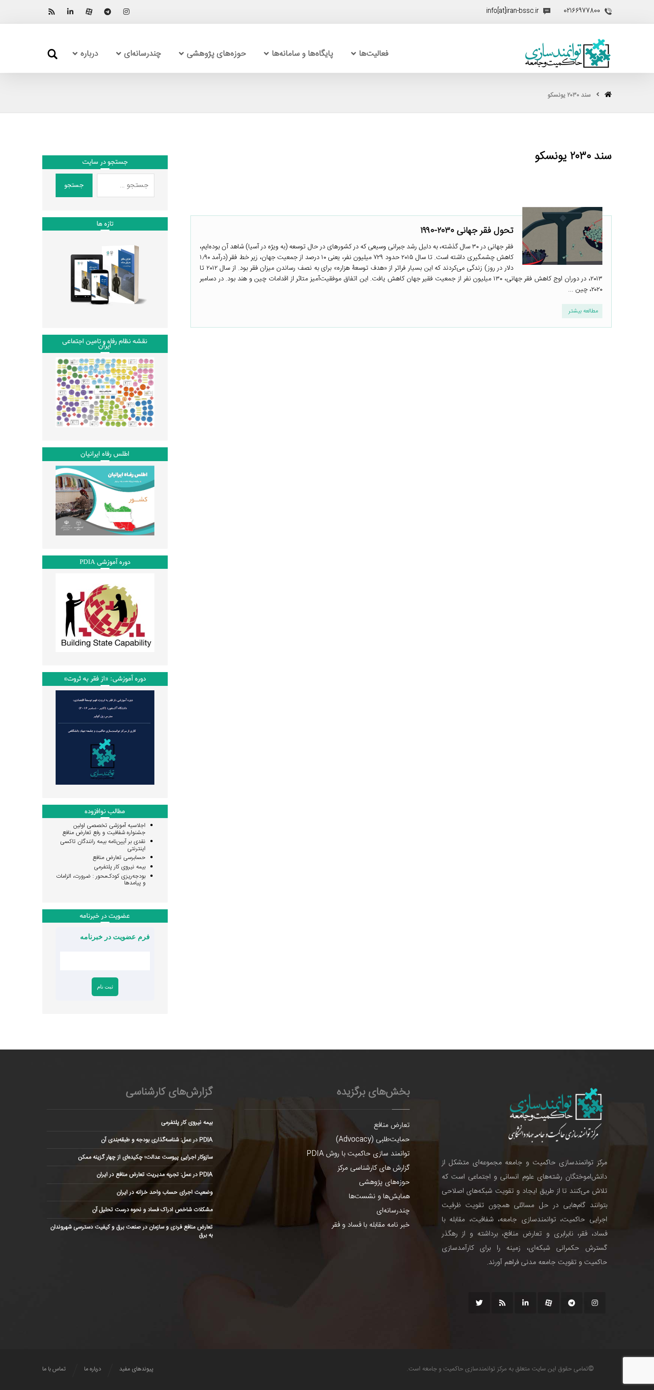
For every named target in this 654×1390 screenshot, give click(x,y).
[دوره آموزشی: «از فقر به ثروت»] (105, 737)
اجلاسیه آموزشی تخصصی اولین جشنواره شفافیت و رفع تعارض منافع (103, 829)
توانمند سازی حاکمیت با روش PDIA (358, 1154)
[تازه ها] (105, 275)
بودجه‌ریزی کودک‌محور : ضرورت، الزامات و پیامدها (100, 879)
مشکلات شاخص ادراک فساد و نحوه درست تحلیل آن (152, 1210)
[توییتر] (479, 1302)
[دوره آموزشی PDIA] (105, 612)
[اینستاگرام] (126, 11)
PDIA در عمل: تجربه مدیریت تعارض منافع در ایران (155, 1174)
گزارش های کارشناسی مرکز (374, 1168)
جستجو (74, 185)
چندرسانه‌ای (393, 1211)
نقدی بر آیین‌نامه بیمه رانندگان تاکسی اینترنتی (102, 845)
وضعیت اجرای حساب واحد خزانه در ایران (165, 1192)
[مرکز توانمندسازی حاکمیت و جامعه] (568, 54)
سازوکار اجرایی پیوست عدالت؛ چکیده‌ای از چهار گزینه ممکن (145, 1157)
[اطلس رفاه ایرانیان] (105, 500)
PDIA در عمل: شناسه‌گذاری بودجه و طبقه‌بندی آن (157, 1140)
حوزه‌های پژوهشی (384, 1182)
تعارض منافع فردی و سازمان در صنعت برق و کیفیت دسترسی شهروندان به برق (131, 1231)
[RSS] (51, 11)
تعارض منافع (392, 1125)
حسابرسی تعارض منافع (119, 858)
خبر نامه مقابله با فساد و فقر (371, 1225)
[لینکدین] (70, 11)
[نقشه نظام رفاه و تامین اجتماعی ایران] (105, 392)
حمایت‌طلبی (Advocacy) (373, 1140)
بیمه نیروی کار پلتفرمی (119, 867)
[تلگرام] (107, 11)
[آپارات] (89, 11)
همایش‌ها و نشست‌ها (379, 1197)
